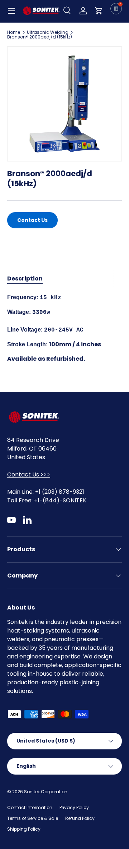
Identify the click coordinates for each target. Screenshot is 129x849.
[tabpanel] (64, 328)
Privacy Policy (74, 807)
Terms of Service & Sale (32, 818)
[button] (99, 11)
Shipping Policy (23, 829)
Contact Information (29, 807)
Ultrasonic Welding (47, 32)
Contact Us (32, 220)
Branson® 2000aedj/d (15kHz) (39, 37)
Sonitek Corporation (45, 792)
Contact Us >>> (28, 474)
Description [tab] (25, 278)
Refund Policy (80, 818)
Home (13, 32)
